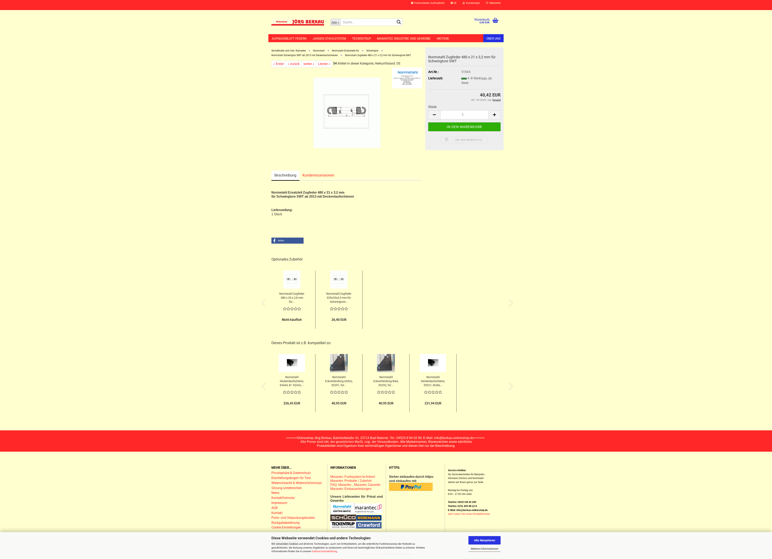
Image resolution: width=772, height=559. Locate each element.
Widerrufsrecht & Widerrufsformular (296, 483)
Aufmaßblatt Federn (289, 38)
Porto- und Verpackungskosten (293, 518)
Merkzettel (494, 3)
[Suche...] (399, 22)
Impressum (279, 503)
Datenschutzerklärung (324, 551)
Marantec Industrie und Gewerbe (404, 38)
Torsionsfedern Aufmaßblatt (429, 3)
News (275, 493)
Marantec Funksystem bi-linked (352, 476)
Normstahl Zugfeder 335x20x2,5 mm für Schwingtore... (338, 297)
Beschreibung (285, 175)
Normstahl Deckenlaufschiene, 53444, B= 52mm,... (292, 381)
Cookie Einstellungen (286, 527)
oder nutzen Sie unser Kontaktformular (469, 514)
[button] (454, 5)
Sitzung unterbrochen (286, 488)
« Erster (278, 64)
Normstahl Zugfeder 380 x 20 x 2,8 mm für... (291, 297)
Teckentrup (361, 38)
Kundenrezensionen (318, 175)
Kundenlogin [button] (472, 3)
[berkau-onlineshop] (297, 22)
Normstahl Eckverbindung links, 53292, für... (386, 381)
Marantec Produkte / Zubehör (351, 480)
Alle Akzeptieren (484, 540)
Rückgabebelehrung (285, 523)
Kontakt (276, 513)
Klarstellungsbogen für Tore (291, 478)
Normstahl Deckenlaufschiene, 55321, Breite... (433, 381)
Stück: (432, 107)
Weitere (443, 38)
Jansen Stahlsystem (329, 38)
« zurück (294, 64)
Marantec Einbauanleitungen (351, 488)
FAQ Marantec (341, 484)
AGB (274, 508)
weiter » (308, 64)
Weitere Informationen (484, 548)
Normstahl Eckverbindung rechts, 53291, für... (339, 381)
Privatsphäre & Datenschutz (291, 473)
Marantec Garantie (367, 484)
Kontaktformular (283, 498)
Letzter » (324, 64)
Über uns (493, 38)
